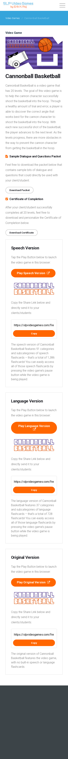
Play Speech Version (31, 273)
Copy (34, 333)
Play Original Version (31, 582)
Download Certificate (21, 232)
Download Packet (19, 190)
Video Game (13, 33)
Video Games (12, 18)
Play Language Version (34, 426)
